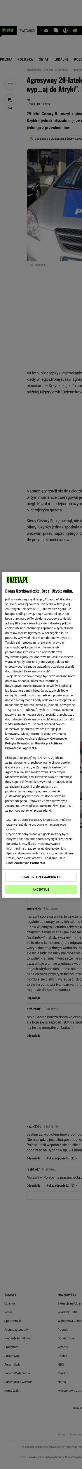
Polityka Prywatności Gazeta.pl (27, 743)
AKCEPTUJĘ (41, 889)
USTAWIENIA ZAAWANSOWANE (41, 877)
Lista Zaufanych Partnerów (25, 863)
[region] (41, 735)
